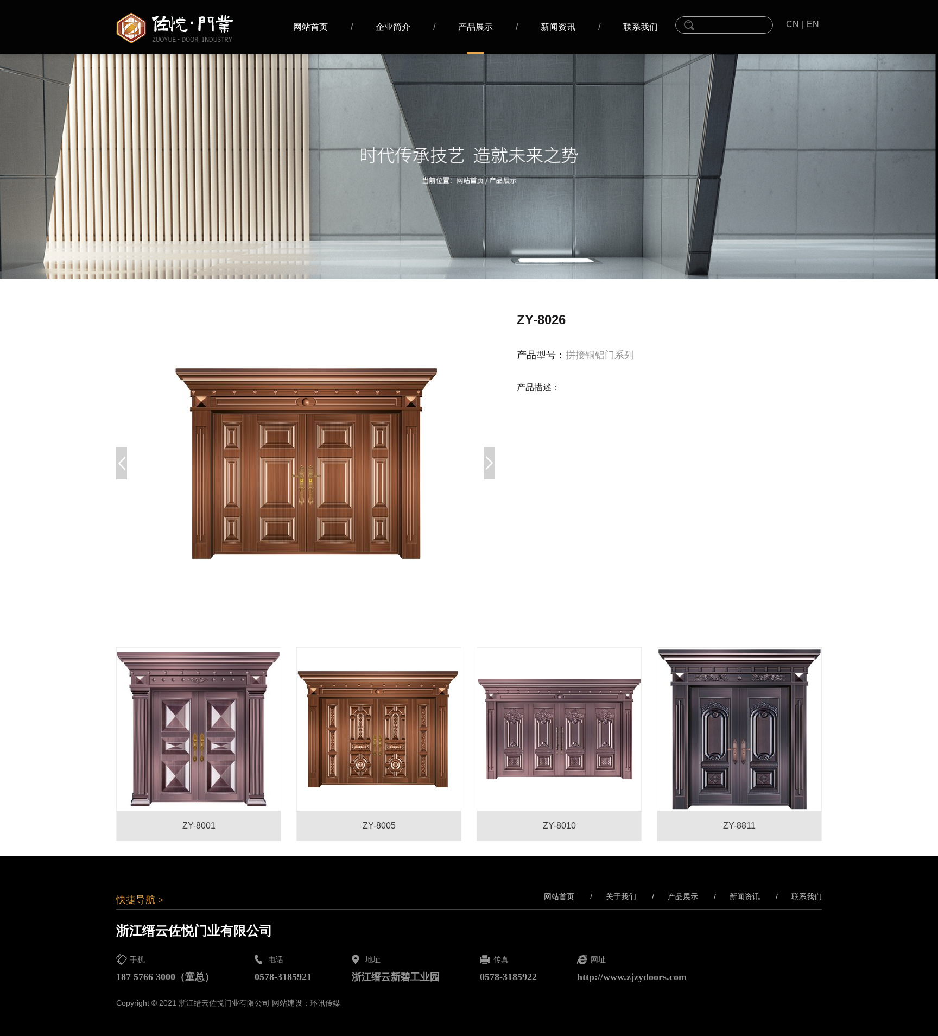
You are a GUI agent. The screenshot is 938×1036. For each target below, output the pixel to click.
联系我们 (640, 26)
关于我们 (613, 896)
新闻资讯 (558, 26)
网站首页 (310, 26)
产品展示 (475, 26)
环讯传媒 (325, 1003)
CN (792, 24)
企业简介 (393, 26)
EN (813, 24)
